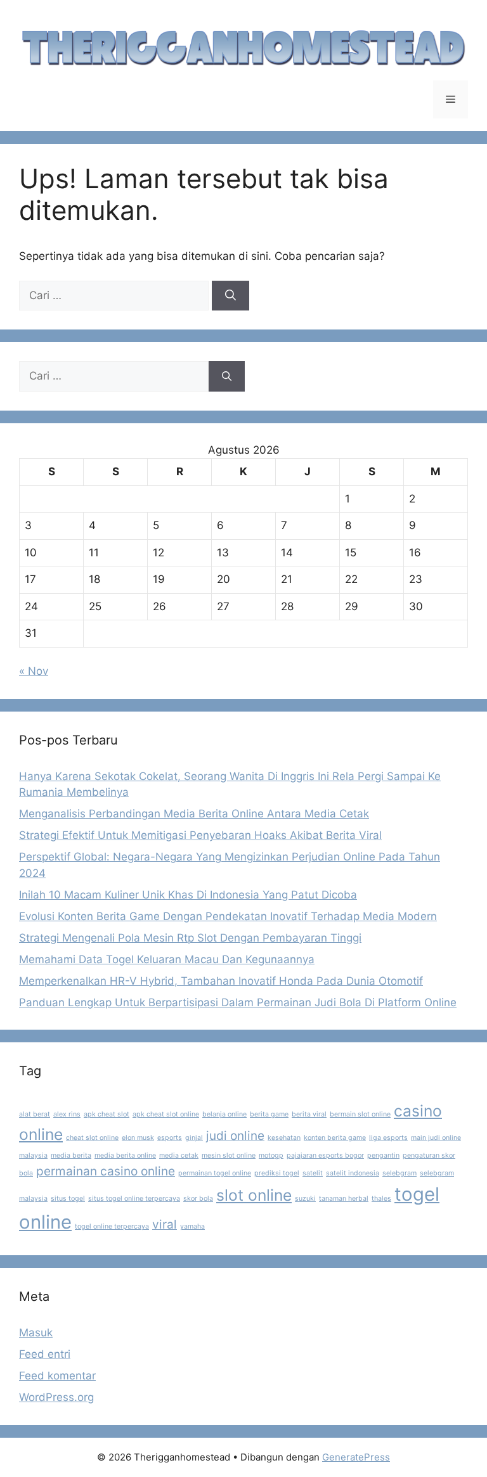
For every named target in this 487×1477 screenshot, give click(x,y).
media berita (71, 1155)
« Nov (33, 671)
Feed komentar (57, 1375)
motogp (271, 1155)
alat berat (34, 1114)
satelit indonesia (352, 1173)
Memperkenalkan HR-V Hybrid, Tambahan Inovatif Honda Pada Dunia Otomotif (221, 981)
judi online (235, 1136)
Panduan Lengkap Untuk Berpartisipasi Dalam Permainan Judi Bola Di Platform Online (238, 1002)
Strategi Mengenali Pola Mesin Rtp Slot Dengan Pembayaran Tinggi (190, 937)
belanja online (224, 1114)
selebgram (399, 1173)
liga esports (388, 1138)
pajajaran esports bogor (325, 1155)
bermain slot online (360, 1114)
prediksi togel (276, 1173)
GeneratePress (356, 1457)
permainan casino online (105, 1171)
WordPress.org (56, 1397)
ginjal (194, 1138)
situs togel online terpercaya (134, 1198)
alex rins (67, 1114)
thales (381, 1198)
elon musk (138, 1138)
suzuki (305, 1198)
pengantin (383, 1155)
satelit (312, 1173)
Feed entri (44, 1354)
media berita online (125, 1155)
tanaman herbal (343, 1198)
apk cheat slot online (166, 1114)
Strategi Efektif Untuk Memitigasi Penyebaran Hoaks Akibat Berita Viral (200, 835)
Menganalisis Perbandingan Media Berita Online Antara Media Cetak (194, 813)
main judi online (436, 1138)
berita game (269, 1114)
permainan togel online (214, 1173)
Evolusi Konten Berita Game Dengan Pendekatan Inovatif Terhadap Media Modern (228, 916)
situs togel (68, 1198)
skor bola (198, 1198)
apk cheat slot (106, 1114)
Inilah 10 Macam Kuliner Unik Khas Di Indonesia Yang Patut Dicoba (188, 894)
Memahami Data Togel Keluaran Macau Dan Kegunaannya (167, 959)
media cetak (178, 1155)
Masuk (36, 1332)
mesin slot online (229, 1155)
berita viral (309, 1114)
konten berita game (335, 1138)
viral (164, 1224)
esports (169, 1138)
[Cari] (230, 296)
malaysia (33, 1155)
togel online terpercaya (112, 1226)
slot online (254, 1195)
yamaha (192, 1226)
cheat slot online (92, 1138)
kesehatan (284, 1138)
